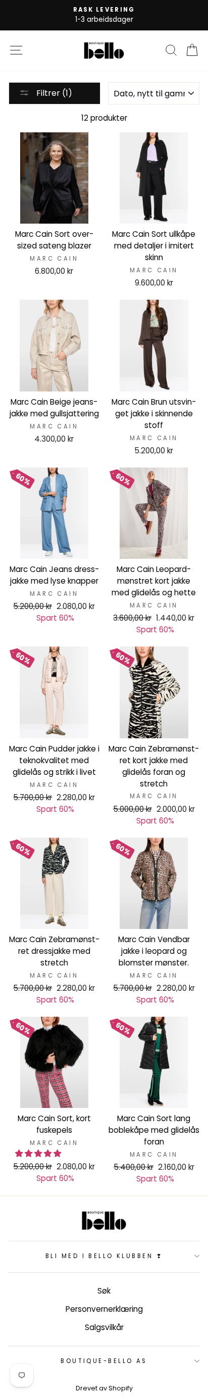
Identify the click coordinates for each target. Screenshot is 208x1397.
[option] (104, 15)
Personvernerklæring (104, 1309)
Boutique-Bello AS (104, 1361)
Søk (104, 1290)
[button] (39, 1153)
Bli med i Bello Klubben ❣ (104, 1256)
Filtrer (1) (53, 93)
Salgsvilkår (104, 1327)
